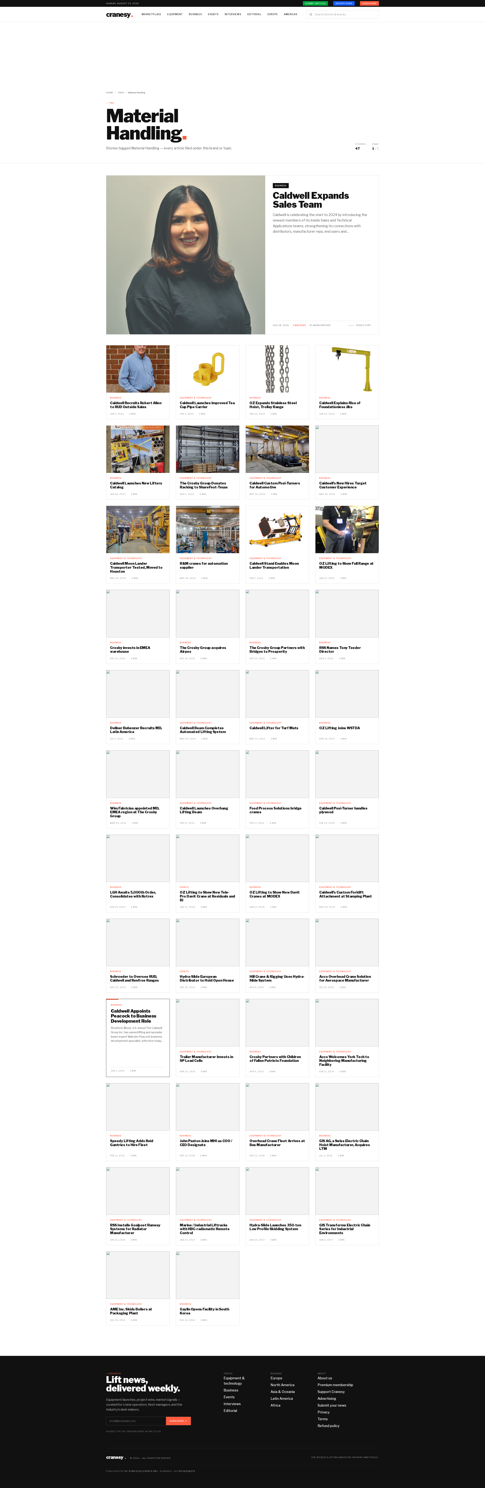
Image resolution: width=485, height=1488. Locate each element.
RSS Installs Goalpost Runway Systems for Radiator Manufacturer (135, 1229)
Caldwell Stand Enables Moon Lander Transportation (274, 565)
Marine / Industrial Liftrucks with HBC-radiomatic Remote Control (204, 1229)
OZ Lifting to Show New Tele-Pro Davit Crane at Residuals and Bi (207, 896)
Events (213, 14)
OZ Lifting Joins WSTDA (339, 728)
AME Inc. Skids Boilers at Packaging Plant (131, 1311)
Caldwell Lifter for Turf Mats (274, 728)
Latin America (282, 1399)
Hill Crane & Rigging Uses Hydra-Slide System (277, 979)
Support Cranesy (331, 1392)
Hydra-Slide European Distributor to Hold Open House (207, 979)
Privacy (324, 1412)
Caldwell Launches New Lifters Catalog (136, 485)
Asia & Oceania (283, 1392)
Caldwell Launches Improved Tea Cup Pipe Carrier (207, 405)
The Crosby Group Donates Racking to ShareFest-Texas (204, 485)
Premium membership (335, 1385)
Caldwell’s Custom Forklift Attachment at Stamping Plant (345, 894)
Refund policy (329, 1426)
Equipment (175, 14)
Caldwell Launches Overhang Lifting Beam (204, 810)
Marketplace (151, 14)
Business (195, 14)
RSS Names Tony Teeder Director (340, 650)
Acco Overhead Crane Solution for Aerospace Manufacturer (345, 979)
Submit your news (332, 1405)
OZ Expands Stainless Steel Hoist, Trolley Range (273, 405)
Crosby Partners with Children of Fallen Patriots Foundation (275, 1059)
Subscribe (369, 3)
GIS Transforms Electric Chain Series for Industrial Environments (344, 1229)
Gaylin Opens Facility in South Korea (204, 1311)
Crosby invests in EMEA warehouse (130, 650)
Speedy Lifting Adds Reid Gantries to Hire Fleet (131, 1143)
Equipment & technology (196, 398)
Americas (291, 14)
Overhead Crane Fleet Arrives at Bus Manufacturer (277, 1143)
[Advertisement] (242, 50)
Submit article (315, 3)
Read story (363, 325)
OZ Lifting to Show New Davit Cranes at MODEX (275, 894)
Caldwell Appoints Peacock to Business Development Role (133, 1016)
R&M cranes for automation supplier (204, 565)
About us (325, 1378)
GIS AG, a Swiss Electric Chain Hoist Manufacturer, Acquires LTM (344, 1145)
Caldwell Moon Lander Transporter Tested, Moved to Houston (136, 567)
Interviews (233, 14)
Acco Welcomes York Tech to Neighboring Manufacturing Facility (344, 1061)
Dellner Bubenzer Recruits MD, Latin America (136, 730)
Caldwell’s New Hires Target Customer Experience (343, 485)
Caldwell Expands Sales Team (311, 200)
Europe (273, 14)
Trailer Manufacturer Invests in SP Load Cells (206, 1059)
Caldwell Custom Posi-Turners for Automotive (275, 485)
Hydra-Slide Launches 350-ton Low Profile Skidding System (275, 1227)
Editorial (254, 14)
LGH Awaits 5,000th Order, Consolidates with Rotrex (133, 894)
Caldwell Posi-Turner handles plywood (343, 810)
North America (282, 1385)
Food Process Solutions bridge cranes (276, 810)
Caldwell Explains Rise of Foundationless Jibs (340, 405)
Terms (323, 1419)
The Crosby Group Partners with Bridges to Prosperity (277, 650)
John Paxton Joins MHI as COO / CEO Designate (206, 1143)
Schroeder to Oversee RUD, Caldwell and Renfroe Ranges (134, 979)
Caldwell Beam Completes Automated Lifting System (203, 730)
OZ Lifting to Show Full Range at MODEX (346, 565)
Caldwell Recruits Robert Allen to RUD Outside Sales (135, 405)
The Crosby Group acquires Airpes (203, 650)
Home (109, 92)
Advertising (344, 3)
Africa (275, 1405)
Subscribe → (178, 1421)
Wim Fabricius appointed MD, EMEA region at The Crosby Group (134, 812)
